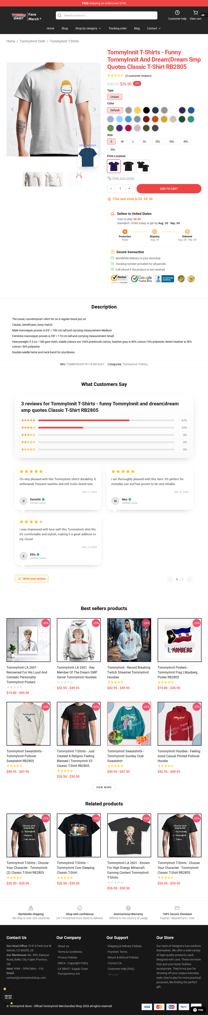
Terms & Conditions (70, 951)
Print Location (116, 156)
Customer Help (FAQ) (121, 968)
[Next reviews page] (189, 579)
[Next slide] (94, 109)
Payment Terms (117, 951)
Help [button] (200, 1010)
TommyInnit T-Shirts (64, 41)
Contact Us (115, 963)
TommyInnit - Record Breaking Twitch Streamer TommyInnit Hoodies (128, 672)
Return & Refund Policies (123, 957)
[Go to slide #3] (74, 179)
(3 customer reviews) (138, 75)
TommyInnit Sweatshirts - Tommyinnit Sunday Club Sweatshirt (125, 756)
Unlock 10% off (8, 997)
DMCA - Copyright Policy (73, 963)
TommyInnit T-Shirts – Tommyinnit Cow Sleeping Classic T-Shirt (75, 868)
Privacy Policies (67, 957)
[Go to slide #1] (32, 179)
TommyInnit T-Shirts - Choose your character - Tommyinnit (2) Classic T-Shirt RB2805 (27, 868)
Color (110, 103)
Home (10, 41)
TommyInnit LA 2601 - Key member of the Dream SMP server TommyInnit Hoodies (77, 672)
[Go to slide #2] (53, 179)
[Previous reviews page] (170, 579)
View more (104, 787)
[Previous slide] (13, 109)
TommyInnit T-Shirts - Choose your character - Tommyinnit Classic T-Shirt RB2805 (179, 868)
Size (110, 135)
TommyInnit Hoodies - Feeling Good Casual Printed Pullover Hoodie (179, 756)
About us (63, 946)
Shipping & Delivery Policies (125, 946)
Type (110, 90)
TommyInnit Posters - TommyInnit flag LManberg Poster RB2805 (177, 672)
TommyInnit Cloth (32, 41)
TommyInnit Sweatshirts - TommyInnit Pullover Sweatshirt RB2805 (24, 756)
